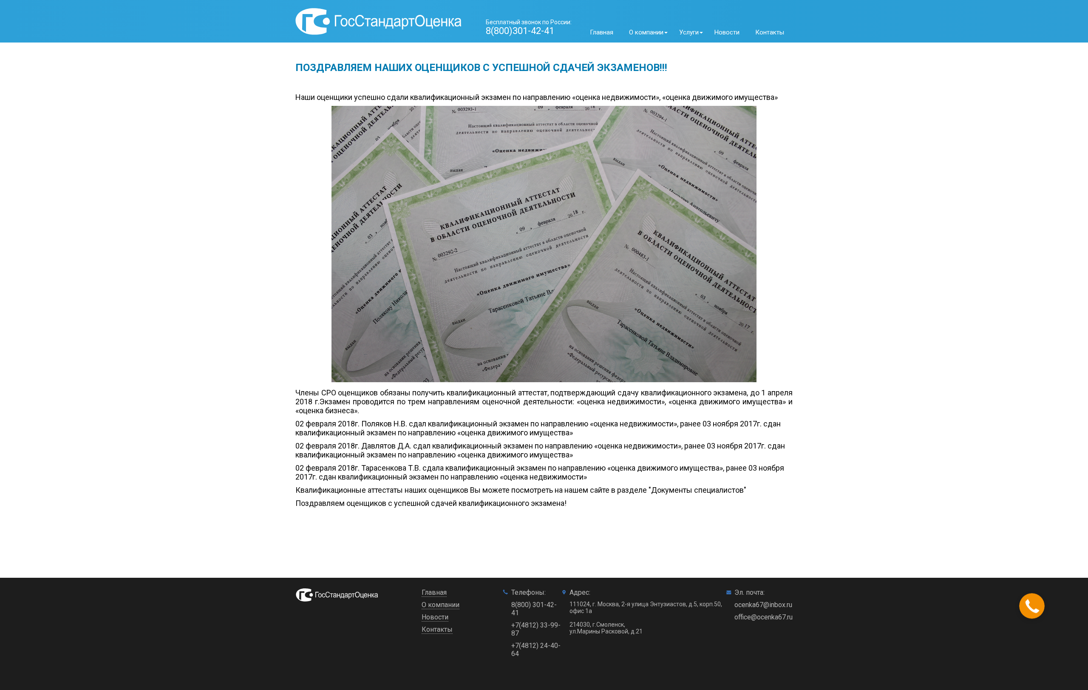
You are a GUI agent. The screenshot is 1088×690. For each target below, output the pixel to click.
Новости (727, 32)
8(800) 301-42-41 (534, 609)
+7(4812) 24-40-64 (536, 650)
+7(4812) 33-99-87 (536, 629)
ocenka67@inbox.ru (763, 605)
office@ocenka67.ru (763, 617)
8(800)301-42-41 (520, 31)
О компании (440, 605)
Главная (601, 32)
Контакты (769, 32)
